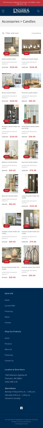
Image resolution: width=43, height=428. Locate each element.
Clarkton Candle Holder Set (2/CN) (11, 232)
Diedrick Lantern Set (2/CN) (31, 267)
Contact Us (9, 360)
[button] (3, 11)
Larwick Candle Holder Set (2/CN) (30, 197)
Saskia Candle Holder (9, 59)
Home (7, 300)
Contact (8, 322)
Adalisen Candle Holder (9, 162)
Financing (9, 311)
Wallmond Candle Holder (30, 59)
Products (8, 344)
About (7, 317)
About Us (8, 349)
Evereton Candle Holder (30, 93)
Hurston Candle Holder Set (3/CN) (30, 232)
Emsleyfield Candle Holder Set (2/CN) (30, 127)
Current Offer (10, 305)
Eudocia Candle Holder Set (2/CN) (10, 268)
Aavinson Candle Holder (30, 162)
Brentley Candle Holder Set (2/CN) (11, 127)
